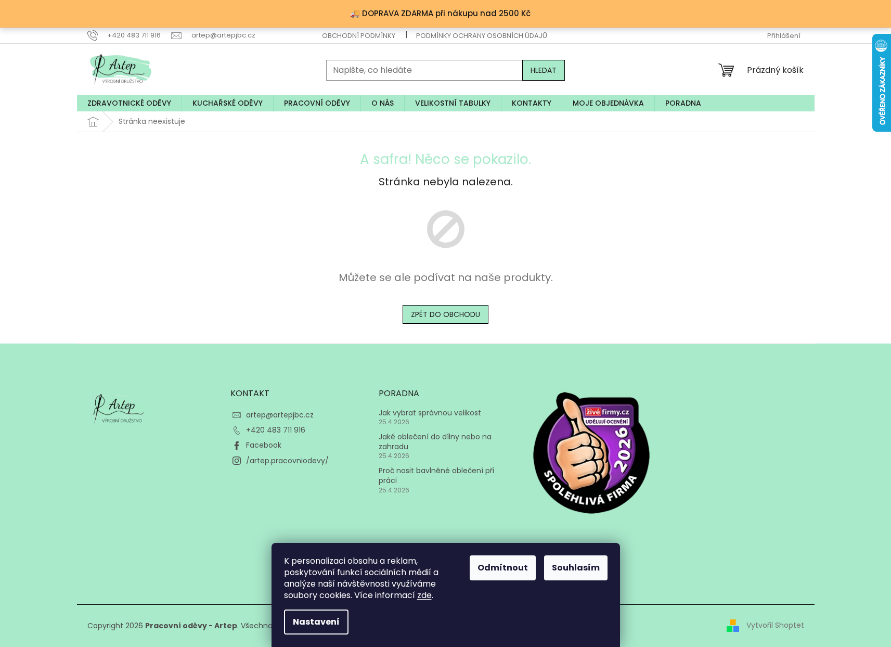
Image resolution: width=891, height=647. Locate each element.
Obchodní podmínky (358, 36)
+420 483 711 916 (275, 430)
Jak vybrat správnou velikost (430, 413)
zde (424, 595)
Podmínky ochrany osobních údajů (481, 36)
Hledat (544, 70)
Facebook (263, 445)
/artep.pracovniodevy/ (287, 460)
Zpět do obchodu (445, 314)
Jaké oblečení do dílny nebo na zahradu (435, 442)
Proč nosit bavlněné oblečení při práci (436, 476)
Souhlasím (576, 568)
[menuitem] (129, 103)
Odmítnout (502, 568)
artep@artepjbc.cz (280, 415)
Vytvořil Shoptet (775, 625)
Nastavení (316, 622)
